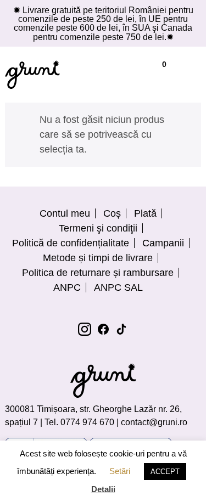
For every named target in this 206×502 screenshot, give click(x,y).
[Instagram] (84, 329)
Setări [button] (119, 471)
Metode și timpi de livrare (98, 257)
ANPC (67, 287)
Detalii (103, 489)
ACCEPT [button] (165, 471)
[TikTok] (122, 329)
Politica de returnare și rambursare (98, 272)
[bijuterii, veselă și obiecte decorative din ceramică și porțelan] (32, 74)
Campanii (163, 243)
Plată (145, 213)
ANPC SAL (118, 287)
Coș (112, 213)
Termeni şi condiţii (98, 228)
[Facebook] (103, 329)
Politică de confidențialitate (70, 243)
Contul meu (65, 213)
